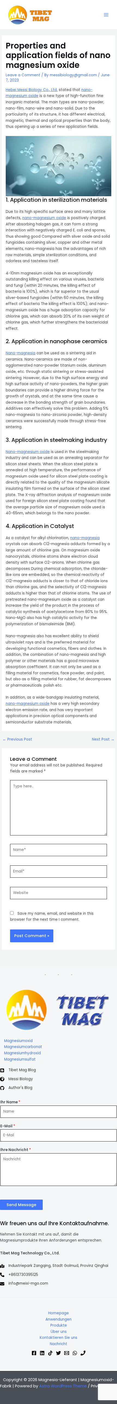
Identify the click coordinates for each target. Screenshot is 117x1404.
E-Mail (7, 1126)
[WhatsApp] (74, 1353)
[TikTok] (50, 1353)
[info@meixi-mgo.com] (24, 1284)
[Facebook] (34, 1353)
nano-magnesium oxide (44, 218)
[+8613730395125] (19, 1275)
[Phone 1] (83, 1353)
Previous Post (17, 739)
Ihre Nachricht (15, 1149)
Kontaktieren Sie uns (58, 1337)
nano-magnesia (85, 538)
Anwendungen (58, 1319)
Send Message (21, 1204)
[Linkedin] (42, 1353)
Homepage (58, 1313)
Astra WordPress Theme (63, 1386)
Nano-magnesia (20, 353)
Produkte (58, 1325)
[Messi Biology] (16, 1079)
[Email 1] (66, 1353)
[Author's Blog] (16, 1088)
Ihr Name (10, 1102)
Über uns (59, 1331)
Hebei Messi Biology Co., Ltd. (32, 89)
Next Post (103, 739)
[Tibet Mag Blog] (18, 1070)
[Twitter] (58, 1353)
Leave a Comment (23, 75)
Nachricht (58, 1343)
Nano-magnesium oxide (28, 451)
